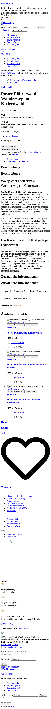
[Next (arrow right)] (8, 704)
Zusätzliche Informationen (18, 161)
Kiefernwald (6, 87)
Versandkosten (12, 136)
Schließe (14, 706)
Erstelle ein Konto (14, 647)
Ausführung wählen (15, 322)
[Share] (5, 702)
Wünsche (6, 487)
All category (12, 35)
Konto (4, 427)
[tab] (28, 159)
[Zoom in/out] (10, 702)
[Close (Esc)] (2, 702)
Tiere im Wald (13, 42)
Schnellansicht (31, 325)
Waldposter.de (7, 3)
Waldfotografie (13, 45)
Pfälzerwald (17, 154)
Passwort (5, 659)
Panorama (18, 306)
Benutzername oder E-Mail (13, 651)
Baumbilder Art (13, 37)
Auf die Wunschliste (10, 149)
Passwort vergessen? (10, 667)
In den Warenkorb (9, 147)
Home (3, 73)
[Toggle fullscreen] (8, 702)
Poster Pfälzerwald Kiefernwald (24, 332)
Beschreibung (12, 159)
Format (4, 141)
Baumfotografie (13, 40)
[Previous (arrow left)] (2, 704)
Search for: (5, 27)
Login (4, 664)
